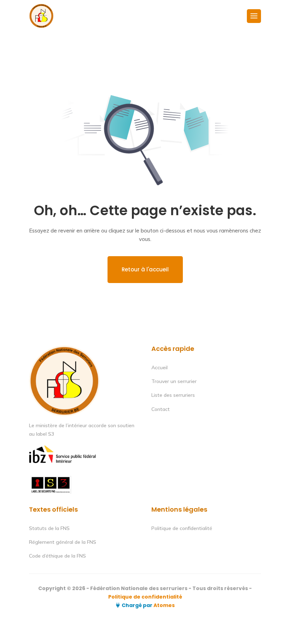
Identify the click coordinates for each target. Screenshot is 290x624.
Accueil (159, 367)
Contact (160, 409)
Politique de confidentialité (181, 528)
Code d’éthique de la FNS (57, 556)
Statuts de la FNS (49, 528)
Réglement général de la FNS (62, 542)
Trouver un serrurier (174, 381)
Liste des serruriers (173, 395)
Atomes (163, 605)
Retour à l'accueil (145, 269)
